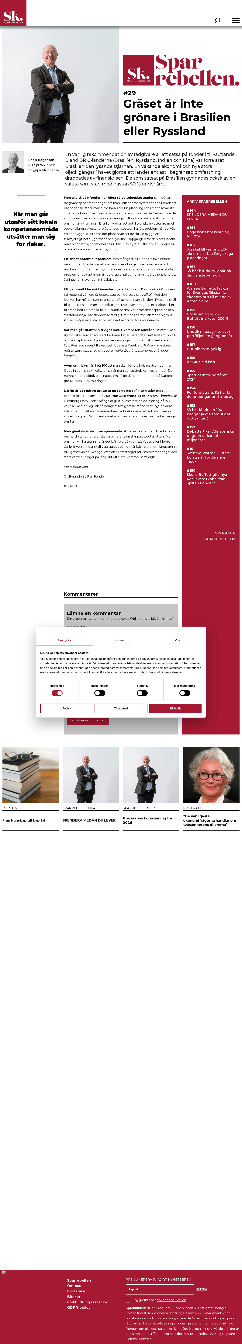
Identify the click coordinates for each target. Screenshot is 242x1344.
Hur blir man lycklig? (205, 349)
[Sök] (217, 20)
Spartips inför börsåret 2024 (207, 377)
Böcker (74, 1297)
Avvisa (66, 708)
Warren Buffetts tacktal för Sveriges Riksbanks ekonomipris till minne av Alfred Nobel (209, 294)
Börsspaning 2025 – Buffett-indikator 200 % (207, 316)
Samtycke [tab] (64, 640)
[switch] (99, 693)
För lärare (76, 1291)
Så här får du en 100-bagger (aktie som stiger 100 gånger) (208, 414)
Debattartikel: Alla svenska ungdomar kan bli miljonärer (210, 435)
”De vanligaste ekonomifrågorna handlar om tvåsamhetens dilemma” (209, 820)
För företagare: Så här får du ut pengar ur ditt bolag (210, 394)
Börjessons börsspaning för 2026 (208, 234)
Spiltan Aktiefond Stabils (128, 396)
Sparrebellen (79, 1280)
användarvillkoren (171, 1300)
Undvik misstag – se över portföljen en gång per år (209, 334)
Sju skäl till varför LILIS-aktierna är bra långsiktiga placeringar (210, 253)
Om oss (74, 1286)
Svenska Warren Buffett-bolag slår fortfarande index (209, 457)
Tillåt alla (175, 708)
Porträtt (11, 808)
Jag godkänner (159, 1300)
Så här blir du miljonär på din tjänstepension (209, 273)
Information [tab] (121, 640)
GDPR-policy (79, 1308)
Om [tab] (177, 640)
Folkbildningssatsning (88, 1302)
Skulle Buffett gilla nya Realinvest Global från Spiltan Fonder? (207, 479)
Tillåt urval (121, 708)
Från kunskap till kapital (23, 820)
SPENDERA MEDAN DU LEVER (207, 217)
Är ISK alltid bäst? (202, 362)
